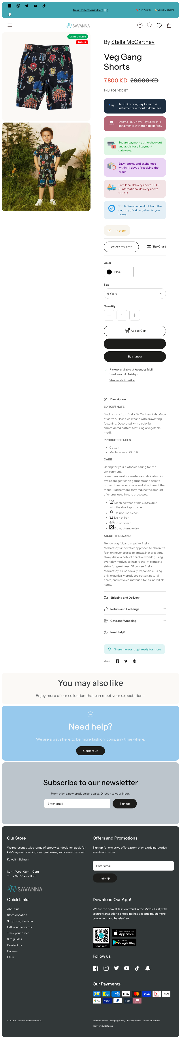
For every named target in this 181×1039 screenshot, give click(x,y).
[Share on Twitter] (126, 661)
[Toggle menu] (12, 25)
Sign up (125, 803)
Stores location (17, 915)
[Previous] (55, 10)
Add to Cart (138, 330)
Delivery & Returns (103, 1025)
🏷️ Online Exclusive (164, 9)
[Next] (125, 10)
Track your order (18, 933)
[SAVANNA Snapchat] (9, 14)
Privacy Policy (134, 1020)
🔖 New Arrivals (143, 9)
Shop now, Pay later (20, 921)
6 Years (112, 293)
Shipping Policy (117, 1020)
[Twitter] (27, 6)
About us (13, 909)
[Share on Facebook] (117, 661)
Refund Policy (100, 1020)
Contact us (14, 945)
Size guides (14, 939)
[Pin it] (134, 661)
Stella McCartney (133, 42)
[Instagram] (18, 6)
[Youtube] (35, 6)
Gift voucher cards (19, 927)
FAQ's (10, 957)
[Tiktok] (44, 6)
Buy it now (135, 356)
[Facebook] (9, 6)
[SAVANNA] (77, 25)
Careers (12, 951)
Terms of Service (151, 1020)
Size (106, 284)
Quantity (109, 306)
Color (107, 262)
